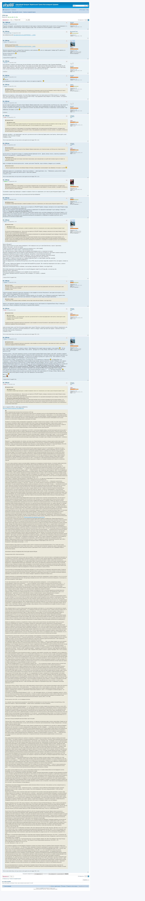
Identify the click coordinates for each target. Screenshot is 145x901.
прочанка (72, 66)
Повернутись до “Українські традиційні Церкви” (12, 878)
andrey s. (72, 47)
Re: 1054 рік (6, 22)
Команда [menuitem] (64, 886)
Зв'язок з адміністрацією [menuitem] (55, 886)
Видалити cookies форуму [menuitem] (72, 886)
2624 (76, 50)
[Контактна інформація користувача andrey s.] (79, 53)
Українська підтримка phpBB (52, 889)
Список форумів (7, 886)
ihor (17, 17)
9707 (76, 151)
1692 (76, 69)
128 (76, 88)
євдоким (71, 84)
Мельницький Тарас (74, 31)
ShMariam (6, 181)
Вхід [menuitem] (87, 9)
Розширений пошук (87, 6)
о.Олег (71, 120)
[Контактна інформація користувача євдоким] (79, 90)
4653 (76, 188)
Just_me (9, 17)
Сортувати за (45, 873)
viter (12, 17)
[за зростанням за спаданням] (60, 873)
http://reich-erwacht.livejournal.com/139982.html (13, 408)
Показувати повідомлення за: (28, 873)
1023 (76, 25)
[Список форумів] (8, 5)
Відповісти (5, 20)
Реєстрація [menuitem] (83, 9)
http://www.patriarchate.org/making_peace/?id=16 (34, 517)
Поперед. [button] (85, 20)
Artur (15, 17)
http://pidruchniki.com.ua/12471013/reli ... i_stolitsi (25, 34)
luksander (72, 22)
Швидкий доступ (7, 9)
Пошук (85, 6)
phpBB (41, 888)
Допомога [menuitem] (14, 9)
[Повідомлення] (3, 24)
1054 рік (5, 15)
